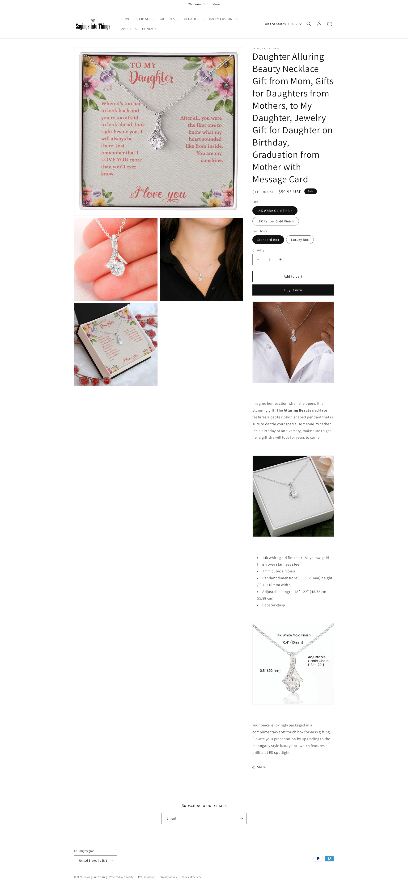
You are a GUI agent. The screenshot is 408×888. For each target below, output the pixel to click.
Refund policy (146, 877)
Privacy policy (168, 877)
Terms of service (191, 877)
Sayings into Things (96, 877)
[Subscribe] (241, 818)
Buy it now (293, 290)
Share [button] (261, 767)
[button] (145, 19)
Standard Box (268, 240)
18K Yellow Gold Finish (275, 221)
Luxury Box (300, 240)
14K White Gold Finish (275, 210)
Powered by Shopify (121, 877)
